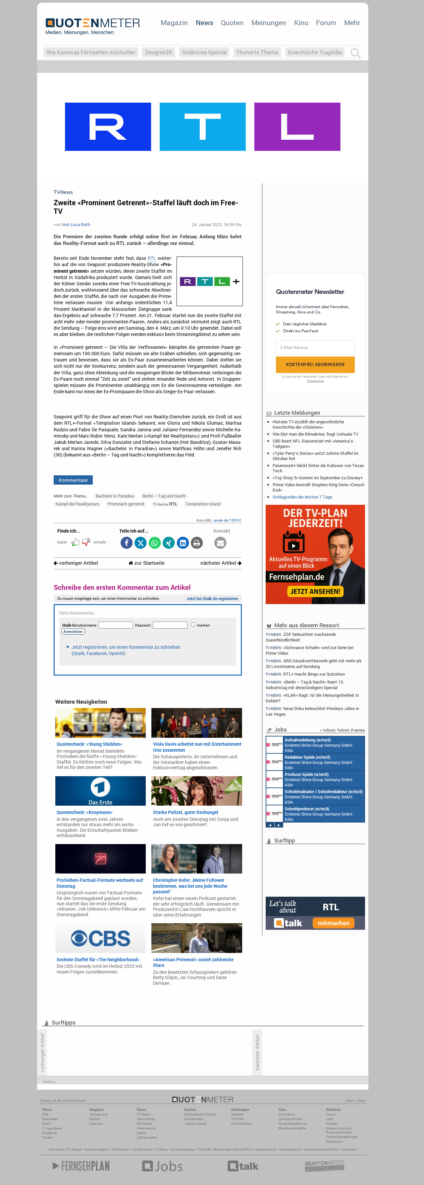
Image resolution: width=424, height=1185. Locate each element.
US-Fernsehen (147, 1137)
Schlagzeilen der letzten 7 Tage (302, 497)
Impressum (334, 1141)
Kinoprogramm (290, 1149)
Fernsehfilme (243, 1149)
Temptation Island (203, 503)
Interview (96, 1123)
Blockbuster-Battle (292, 1128)
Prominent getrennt (126, 503)
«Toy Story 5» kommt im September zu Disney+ (318, 478)
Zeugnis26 (158, 52)
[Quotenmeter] (92, 26)
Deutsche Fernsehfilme (321, 1149)
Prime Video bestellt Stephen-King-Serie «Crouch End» (318, 487)
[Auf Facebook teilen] (126, 543)
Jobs (330, 1119)
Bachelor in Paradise (115, 495)
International (146, 1128)
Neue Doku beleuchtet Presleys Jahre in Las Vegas (312, 711)
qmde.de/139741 (227, 520)
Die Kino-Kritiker (290, 1119)
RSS (45, 1114)
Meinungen (268, 22)
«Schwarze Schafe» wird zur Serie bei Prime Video (309, 650)
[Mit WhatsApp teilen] (154, 543)
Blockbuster (222, 1149)
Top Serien (349, 1149)
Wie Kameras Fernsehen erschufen (90, 52)
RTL (152, 258)
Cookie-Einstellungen (342, 1137)
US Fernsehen (142, 1149)
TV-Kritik (237, 1119)
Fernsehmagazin (97, 1149)
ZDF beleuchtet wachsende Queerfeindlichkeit (301, 636)
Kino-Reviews (241, 1123)
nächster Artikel (219, 563)
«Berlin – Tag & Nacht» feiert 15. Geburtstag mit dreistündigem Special (305, 684)
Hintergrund (98, 1114)
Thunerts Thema (257, 52)
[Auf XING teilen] (169, 543)
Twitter (47, 1137)
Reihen (94, 1119)
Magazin (174, 22)
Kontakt (332, 1123)
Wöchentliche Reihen (200, 1114)
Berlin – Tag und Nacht (164, 495)
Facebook (49, 1133)
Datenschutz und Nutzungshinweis (339, 1130)
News (204, 22)
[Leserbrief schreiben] (220, 543)
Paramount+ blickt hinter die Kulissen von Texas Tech (318, 468)
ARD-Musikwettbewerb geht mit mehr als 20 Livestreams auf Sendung (314, 663)
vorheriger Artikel (78, 563)
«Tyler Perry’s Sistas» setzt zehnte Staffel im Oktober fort (315, 455)
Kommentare (73, 480)
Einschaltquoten (182, 1149)
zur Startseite (149, 563)
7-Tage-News (52, 1128)
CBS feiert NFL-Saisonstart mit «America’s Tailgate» (313, 443)
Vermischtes (146, 1119)
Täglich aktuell (195, 1123)
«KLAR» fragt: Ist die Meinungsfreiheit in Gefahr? (312, 697)
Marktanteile (193, 1119)
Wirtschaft (144, 1123)
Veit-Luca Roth (76, 224)
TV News (161, 1149)
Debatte (237, 1114)
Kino (301, 22)
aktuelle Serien (266, 1149)
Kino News (57, 1149)
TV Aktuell (74, 1149)
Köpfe (141, 1133)
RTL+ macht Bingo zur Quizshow (305, 674)
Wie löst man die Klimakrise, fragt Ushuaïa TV (315, 434)
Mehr (352, 22)
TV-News (143, 1114)
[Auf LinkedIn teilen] (183, 543)
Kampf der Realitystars (77, 503)
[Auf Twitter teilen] (140, 543)
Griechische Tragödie (315, 52)
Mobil (46, 1123)
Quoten (232, 22)
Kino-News (287, 1114)
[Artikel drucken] (197, 543)
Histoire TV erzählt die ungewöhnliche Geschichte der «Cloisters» (308, 424)
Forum (326, 22)
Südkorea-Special (204, 52)
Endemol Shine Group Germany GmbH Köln (318, 745)
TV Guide (204, 1149)
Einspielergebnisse (293, 1123)
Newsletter (50, 1119)
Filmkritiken (121, 1149)
